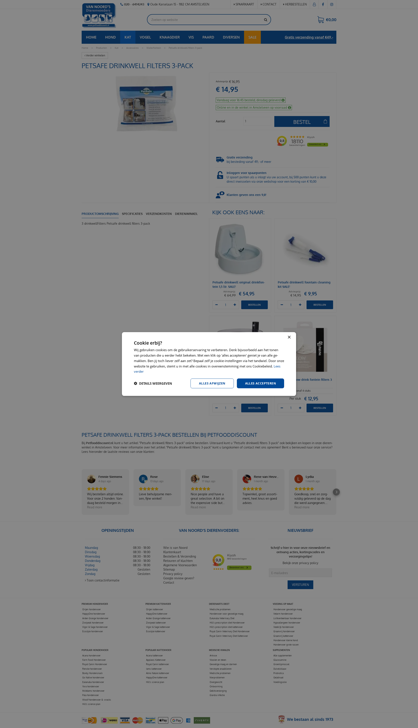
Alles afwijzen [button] (212, 383)
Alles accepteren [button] (260, 383)
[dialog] (209, 364)
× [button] (289, 337)
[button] (153, 383)
